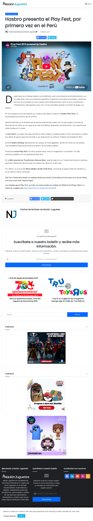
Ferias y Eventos (11, 14)
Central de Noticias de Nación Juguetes (22, 32)
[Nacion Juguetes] (15, 4)
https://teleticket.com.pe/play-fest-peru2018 (40, 188)
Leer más (75, 511)
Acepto (21, 516)
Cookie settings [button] (9, 516)
